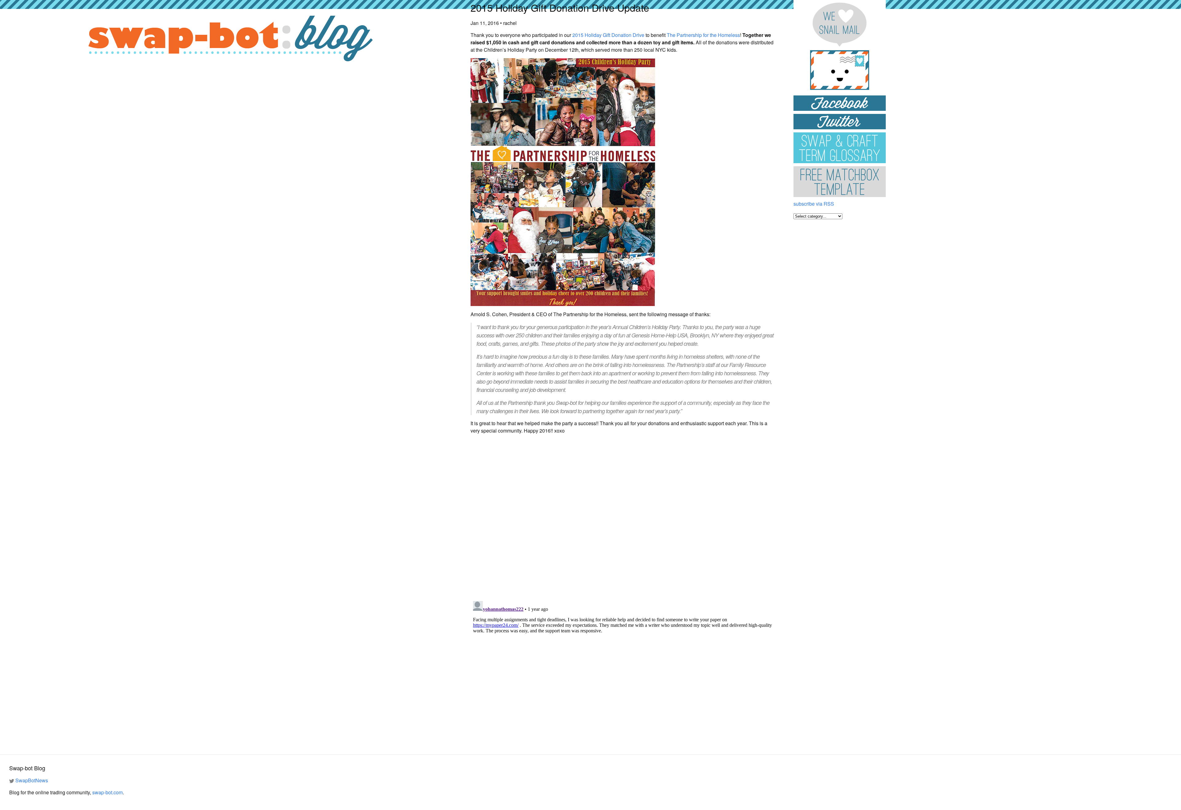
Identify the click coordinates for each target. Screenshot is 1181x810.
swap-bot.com (107, 792)
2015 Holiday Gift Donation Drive (608, 34)
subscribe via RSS (813, 203)
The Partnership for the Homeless (703, 34)
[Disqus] (623, 516)
